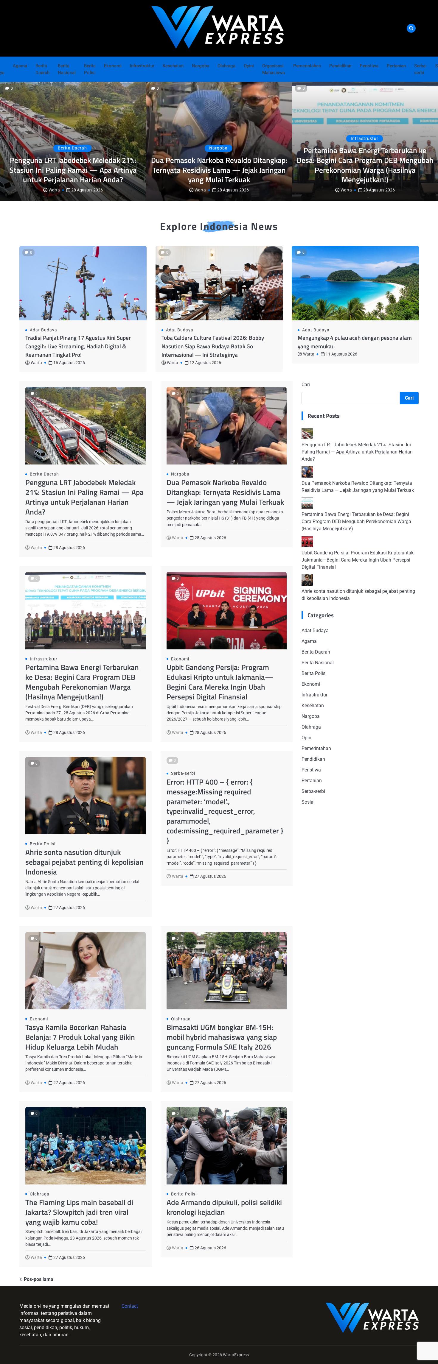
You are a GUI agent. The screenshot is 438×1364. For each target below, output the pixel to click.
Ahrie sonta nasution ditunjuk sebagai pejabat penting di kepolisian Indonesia (84, 861)
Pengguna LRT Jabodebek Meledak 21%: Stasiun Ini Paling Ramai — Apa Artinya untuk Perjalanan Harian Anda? (73, 169)
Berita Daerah (42, 69)
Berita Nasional (67, 69)
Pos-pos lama (38, 1279)
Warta (54, 190)
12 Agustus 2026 (205, 362)
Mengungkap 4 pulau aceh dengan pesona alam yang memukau (355, 341)
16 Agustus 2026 (69, 362)
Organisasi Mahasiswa (273, 69)
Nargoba (200, 65)
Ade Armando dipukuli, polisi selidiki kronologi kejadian (224, 1207)
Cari (306, 384)
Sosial (308, 802)
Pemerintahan (307, 65)
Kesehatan (173, 65)
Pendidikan (340, 65)
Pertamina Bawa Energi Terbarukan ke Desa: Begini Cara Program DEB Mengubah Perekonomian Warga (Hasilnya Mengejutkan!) (365, 164)
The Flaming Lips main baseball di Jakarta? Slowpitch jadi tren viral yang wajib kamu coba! (79, 1212)
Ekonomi (113, 65)
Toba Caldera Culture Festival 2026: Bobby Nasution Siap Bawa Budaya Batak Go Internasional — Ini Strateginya (212, 346)
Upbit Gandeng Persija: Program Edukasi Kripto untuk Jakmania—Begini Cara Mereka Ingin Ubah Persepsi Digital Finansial (220, 681)
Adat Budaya (43, 330)
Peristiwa (369, 65)
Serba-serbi (420, 69)
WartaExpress (236, 1354)
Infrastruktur (142, 65)
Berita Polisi (90, 69)
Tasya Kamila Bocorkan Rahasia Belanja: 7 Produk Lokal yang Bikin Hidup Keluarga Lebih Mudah (80, 1037)
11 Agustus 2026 (341, 354)
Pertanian (396, 65)
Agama (20, 65)
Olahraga (226, 65)
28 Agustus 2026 (87, 190)
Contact (130, 1306)
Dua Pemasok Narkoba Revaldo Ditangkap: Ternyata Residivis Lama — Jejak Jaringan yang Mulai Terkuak (219, 169)
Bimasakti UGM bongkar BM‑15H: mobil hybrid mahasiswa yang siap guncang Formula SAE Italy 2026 (222, 1037)
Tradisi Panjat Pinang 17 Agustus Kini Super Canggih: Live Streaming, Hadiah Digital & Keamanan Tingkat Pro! (78, 346)
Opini (249, 65)
